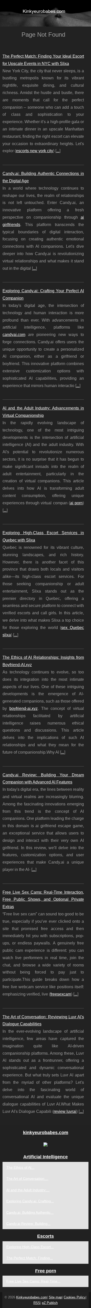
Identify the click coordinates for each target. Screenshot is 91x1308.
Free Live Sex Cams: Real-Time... (33, 1281)
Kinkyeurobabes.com (31, 1297)
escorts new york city (34, 151)
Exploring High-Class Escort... (30, 1247)
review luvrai (65, 1111)
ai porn (76, 503)
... (57, 151)
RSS (36, 1303)
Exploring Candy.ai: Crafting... (30, 1201)
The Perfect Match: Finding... (29, 1258)
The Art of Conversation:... (27, 1179)
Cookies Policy (75, 1297)
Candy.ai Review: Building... (28, 1224)
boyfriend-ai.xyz (23, 708)
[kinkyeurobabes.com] (45, 13)
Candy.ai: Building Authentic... (30, 1212)
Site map (55, 1297)
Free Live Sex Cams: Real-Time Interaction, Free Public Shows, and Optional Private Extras (43, 899)
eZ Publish (50, 1303)
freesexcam (60, 994)
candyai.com (14, 334)
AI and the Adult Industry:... (28, 1190)
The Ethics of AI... (20, 1167)
